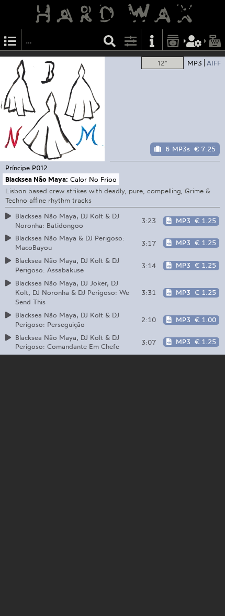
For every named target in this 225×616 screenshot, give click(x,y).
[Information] (151, 40)
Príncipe (17, 167)
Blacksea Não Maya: (36, 179)
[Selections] (10, 40)
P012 (40, 167)
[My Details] (194, 40)
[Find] (109, 40)
